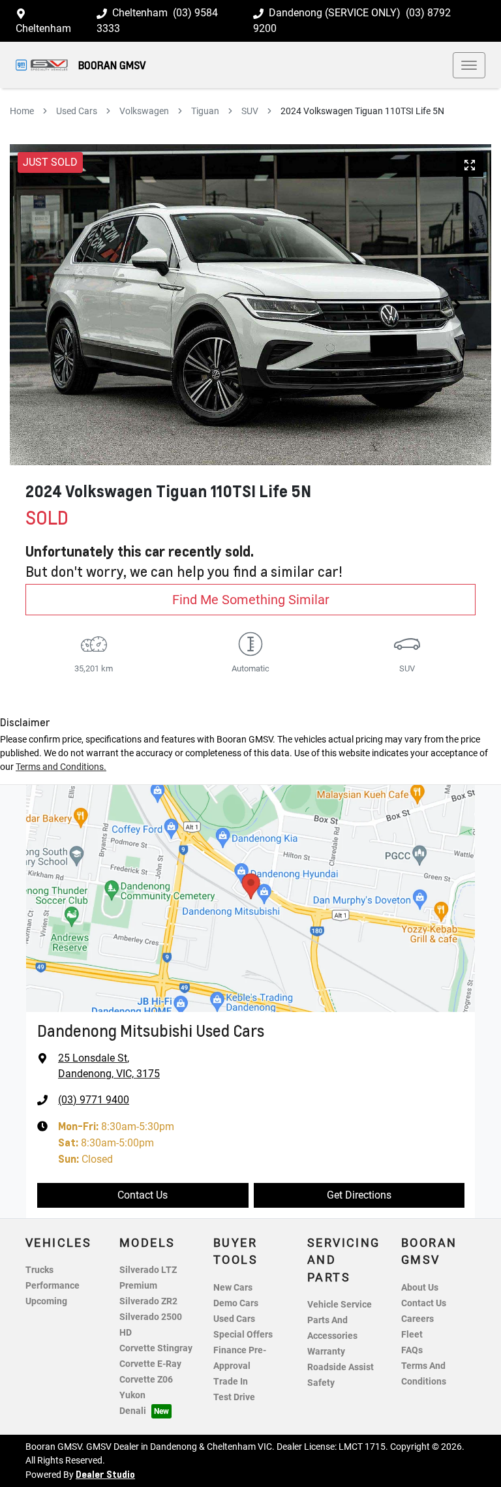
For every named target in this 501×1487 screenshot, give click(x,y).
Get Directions (359, 1195)
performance (52, 1285)
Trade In (230, 1381)
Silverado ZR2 (148, 1301)
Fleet (412, 1334)
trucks (39, 1270)
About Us (419, 1287)
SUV (249, 111)
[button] (469, 65)
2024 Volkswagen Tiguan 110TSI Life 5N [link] (362, 111)
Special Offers (243, 1334)
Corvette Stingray (155, 1348)
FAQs (412, 1350)
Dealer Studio (105, 1474)
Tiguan (205, 111)
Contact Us (142, 1195)
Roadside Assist (340, 1367)
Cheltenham (43, 28)
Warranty (326, 1351)
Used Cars (76, 111)
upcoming (46, 1301)
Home (22, 111)
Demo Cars (235, 1303)
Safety (321, 1382)
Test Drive (234, 1397)
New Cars (232, 1287)
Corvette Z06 (146, 1379)
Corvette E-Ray (150, 1364)
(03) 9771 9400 (93, 1100)
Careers (417, 1319)
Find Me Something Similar (250, 599)
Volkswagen (144, 111)
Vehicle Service (339, 1304)
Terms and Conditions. (61, 766)
